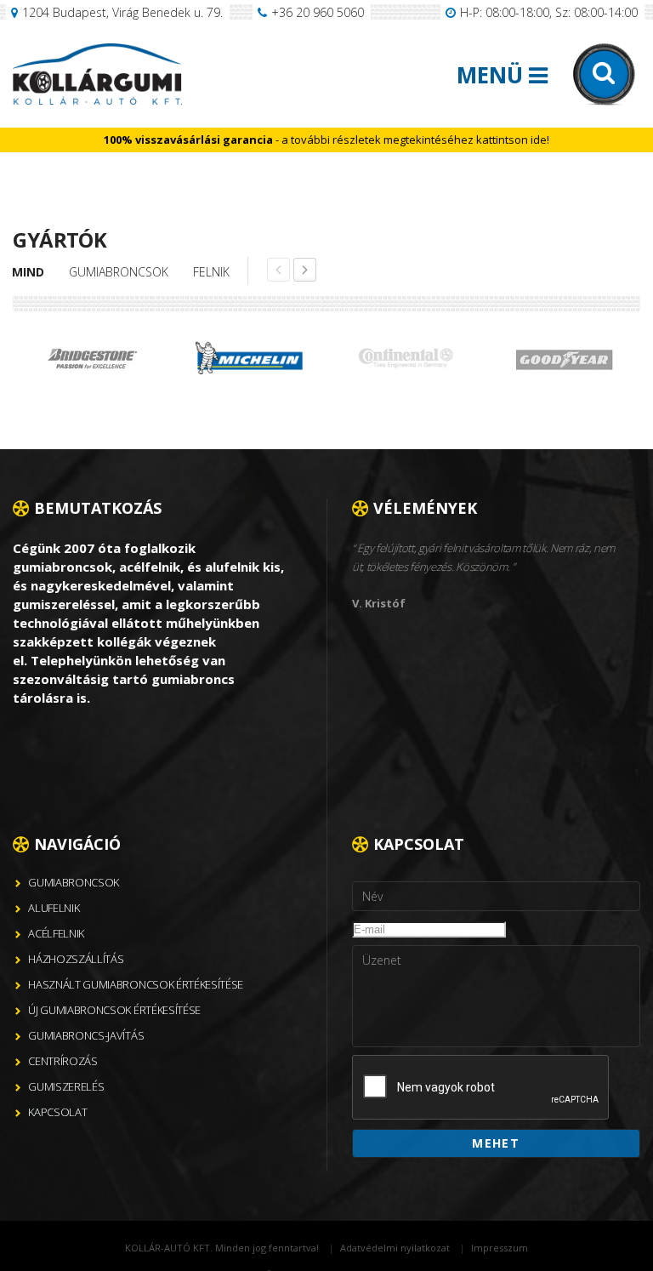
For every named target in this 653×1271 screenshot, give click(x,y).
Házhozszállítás (75, 958)
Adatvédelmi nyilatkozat (395, 1247)
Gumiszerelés (66, 1086)
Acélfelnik (56, 933)
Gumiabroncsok (118, 272)
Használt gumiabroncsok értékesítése (135, 984)
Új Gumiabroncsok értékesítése (114, 1009)
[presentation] (481, 1088)
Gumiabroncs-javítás (86, 1035)
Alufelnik (53, 907)
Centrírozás (62, 1061)
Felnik (211, 272)
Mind (28, 272)
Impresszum (499, 1247)
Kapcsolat (57, 1112)
